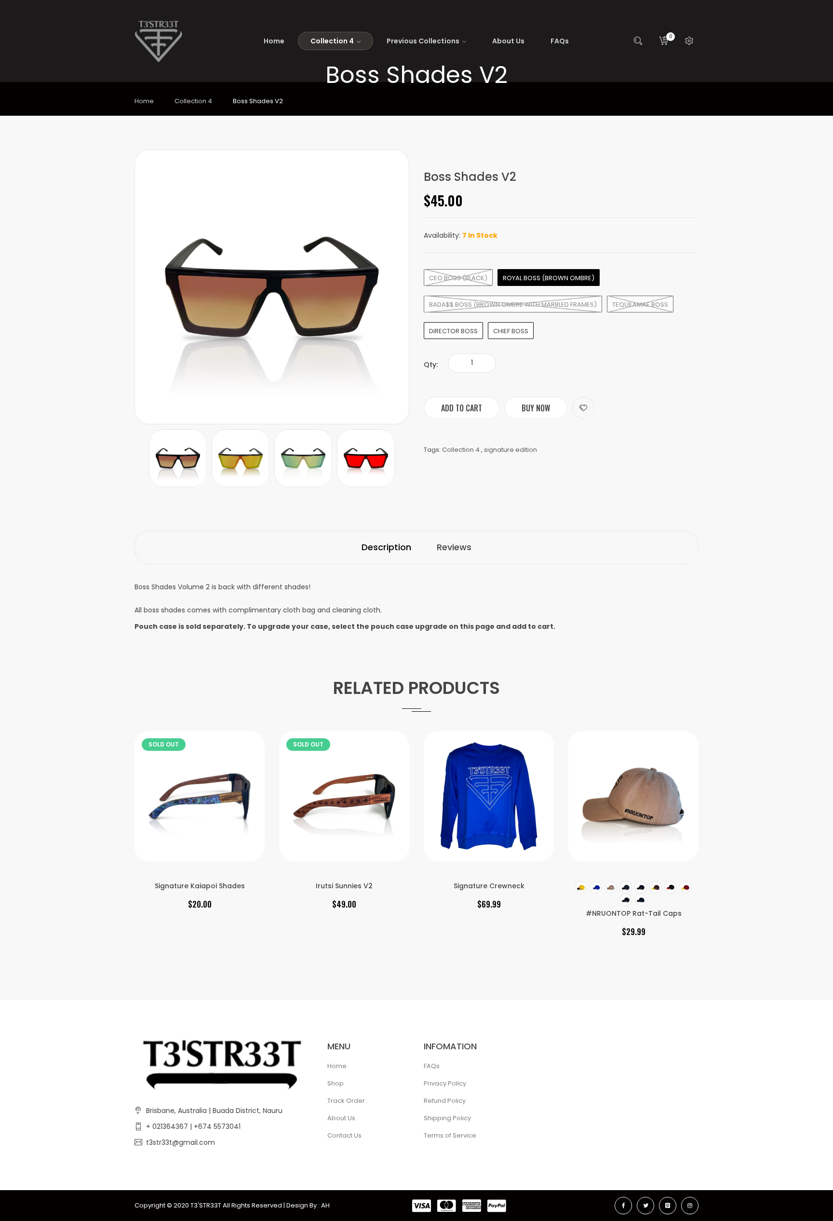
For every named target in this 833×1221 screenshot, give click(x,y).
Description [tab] (386, 547)
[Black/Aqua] (640, 900)
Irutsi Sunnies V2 (344, 886)
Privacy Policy (445, 1083)
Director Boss (453, 331)
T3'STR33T (205, 1205)
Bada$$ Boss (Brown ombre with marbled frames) (513, 304)
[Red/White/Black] (670, 887)
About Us (341, 1118)
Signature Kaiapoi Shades (200, 886)
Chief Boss (510, 331)
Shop (335, 1083)
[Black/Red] (626, 887)
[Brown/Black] (611, 887)
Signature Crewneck (489, 886)
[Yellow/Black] (581, 887)
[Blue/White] (596, 887)
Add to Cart (461, 408)
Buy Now (536, 408)
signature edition (510, 449)
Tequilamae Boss (640, 304)
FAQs (432, 1066)
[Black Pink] (640, 887)
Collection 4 (193, 101)
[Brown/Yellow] (655, 887)
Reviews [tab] (454, 547)
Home (144, 101)
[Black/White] (626, 900)
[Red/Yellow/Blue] (685, 887)
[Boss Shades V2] (177, 457)
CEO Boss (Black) (458, 278)
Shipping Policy (447, 1118)
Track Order (346, 1100)
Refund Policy (445, 1100)
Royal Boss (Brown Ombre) (548, 278)
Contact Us (344, 1135)
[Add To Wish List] (583, 408)
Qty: (431, 364)
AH (325, 1205)
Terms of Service (450, 1135)
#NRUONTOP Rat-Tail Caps (634, 913)
